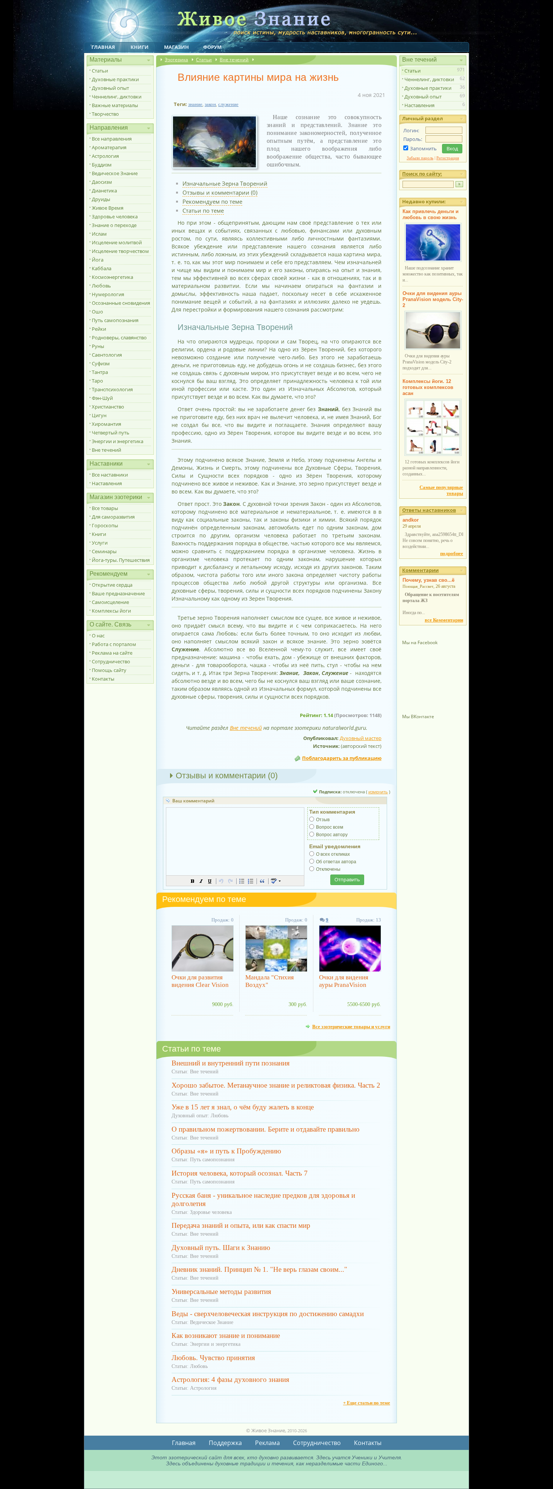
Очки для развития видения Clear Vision (200, 981)
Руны (98, 346)
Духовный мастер (360, 738)
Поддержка (225, 1443)
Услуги (100, 542)
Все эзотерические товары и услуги (351, 1026)
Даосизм (102, 182)
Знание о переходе (114, 225)
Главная (103, 47)
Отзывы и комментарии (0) (219, 192)
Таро (97, 380)
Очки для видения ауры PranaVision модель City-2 (433, 299)
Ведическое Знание (115, 173)
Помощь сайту (109, 670)
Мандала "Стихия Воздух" (269, 981)
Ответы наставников (429, 510)
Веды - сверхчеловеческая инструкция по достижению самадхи (268, 1314)
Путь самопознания (115, 320)
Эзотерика (176, 59)
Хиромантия (106, 424)
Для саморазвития (113, 516)
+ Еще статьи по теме (366, 1403)
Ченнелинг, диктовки (116, 96)
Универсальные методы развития (221, 1291)
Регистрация (447, 158)
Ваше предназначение (118, 593)
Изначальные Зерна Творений (224, 183)
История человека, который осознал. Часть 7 (240, 1173)
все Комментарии (444, 620)
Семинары (104, 551)
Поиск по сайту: (422, 173)
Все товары (105, 508)
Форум (212, 47)
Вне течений (106, 449)
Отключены (328, 869)
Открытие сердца (112, 584)
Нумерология (108, 294)
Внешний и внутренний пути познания (231, 1063)
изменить (378, 791)
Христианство (108, 406)
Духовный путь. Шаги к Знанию (221, 1247)
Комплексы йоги (111, 610)
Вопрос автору (332, 834)
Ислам (99, 233)
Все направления (112, 138)
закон (210, 104)
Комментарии (420, 570)
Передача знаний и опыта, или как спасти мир (241, 1225)
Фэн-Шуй (102, 398)
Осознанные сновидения (121, 303)
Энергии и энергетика (117, 441)
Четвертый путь (110, 432)
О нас (98, 635)
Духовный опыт (110, 88)
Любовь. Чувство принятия (213, 1358)
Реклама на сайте (112, 652)
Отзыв (323, 819)
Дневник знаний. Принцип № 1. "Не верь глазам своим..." (259, 1269)
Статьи (100, 70)
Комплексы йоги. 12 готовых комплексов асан (428, 387)
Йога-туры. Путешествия (121, 560)
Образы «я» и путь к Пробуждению (226, 1151)
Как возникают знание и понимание (226, 1335)
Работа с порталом (114, 644)
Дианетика (104, 190)
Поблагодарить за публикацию (341, 758)
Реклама (267, 1443)
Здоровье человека (115, 216)
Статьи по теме (203, 210)
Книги (140, 47)
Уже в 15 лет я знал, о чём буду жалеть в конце (243, 1107)
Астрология (105, 156)
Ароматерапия (109, 147)
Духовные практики (115, 79)
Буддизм (102, 164)
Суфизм (101, 363)
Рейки (99, 328)
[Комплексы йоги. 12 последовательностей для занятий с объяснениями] (433, 454)
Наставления (107, 483)
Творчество (105, 113)
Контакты (103, 678)
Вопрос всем (329, 827)
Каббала (101, 268)
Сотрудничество (111, 661)
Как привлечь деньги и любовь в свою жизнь (431, 214)
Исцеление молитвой (117, 242)
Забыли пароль (420, 158)
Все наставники (110, 474)
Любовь (101, 285)
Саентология (107, 354)
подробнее (451, 553)
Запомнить (423, 148)
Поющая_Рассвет (418, 586)
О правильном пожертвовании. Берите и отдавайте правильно (266, 1129)
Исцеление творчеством (120, 251)
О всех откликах (333, 854)
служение (228, 104)
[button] (192, 881)
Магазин (176, 47)
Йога (97, 259)
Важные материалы (115, 105)
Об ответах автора (336, 861)
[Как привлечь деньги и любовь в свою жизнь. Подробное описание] (433, 260)
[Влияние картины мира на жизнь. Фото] (217, 169)
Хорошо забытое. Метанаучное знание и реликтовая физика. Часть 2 (276, 1085)
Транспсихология (112, 389)
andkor (411, 520)
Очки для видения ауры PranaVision (343, 981)
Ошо (97, 311)
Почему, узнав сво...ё (428, 580)
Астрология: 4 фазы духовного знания (230, 1379)
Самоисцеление (110, 602)
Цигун (99, 415)
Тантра (100, 372)
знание (195, 104)
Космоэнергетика (112, 277)
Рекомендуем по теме (212, 201)
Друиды (101, 199)
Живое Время (107, 207)
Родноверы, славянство (119, 337)
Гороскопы (105, 525)
